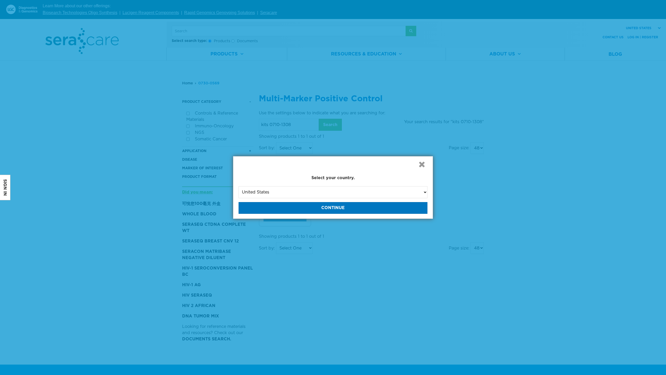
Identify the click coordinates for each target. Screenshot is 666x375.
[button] (422, 164)
